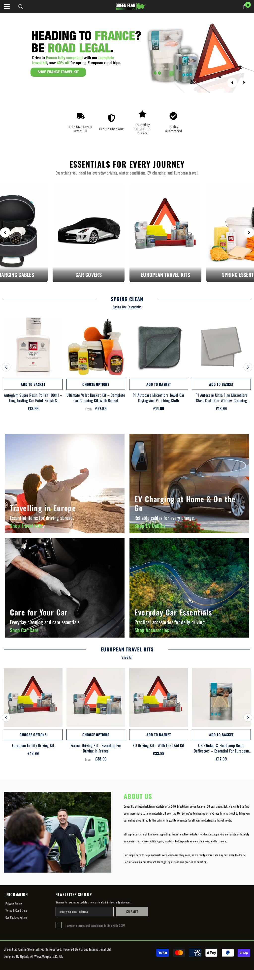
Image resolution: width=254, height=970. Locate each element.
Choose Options (95, 384)
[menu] (7, 6)
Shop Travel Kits (26, 525)
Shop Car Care (24, 630)
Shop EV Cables (149, 525)
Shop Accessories (151, 630)
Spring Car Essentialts (127, 307)
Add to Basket (33, 384)
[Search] (21, 7)
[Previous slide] (232, 83)
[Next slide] (244, 83)
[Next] (249, 233)
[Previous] (5, 233)
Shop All (127, 657)
